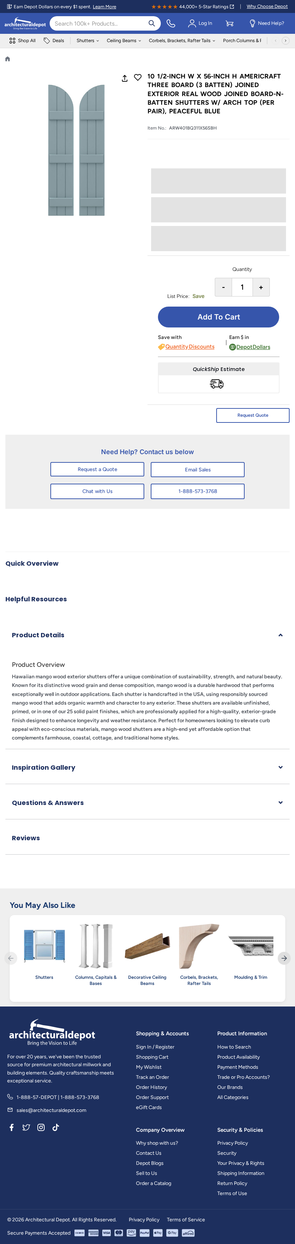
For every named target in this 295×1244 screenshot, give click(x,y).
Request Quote (252, 415)
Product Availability (238, 1057)
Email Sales (198, 469)
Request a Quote (97, 469)
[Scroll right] (286, 41)
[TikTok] (55, 1129)
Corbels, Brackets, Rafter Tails (179, 40)
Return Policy (232, 1183)
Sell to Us (146, 1173)
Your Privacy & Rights (240, 1163)
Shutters (85, 40)
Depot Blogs (150, 1163)
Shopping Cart (152, 1057)
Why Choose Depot (267, 6)
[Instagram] (41, 1129)
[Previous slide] (10, 958)
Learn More (104, 6)
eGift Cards (149, 1107)
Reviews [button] (26, 837)
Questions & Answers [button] (48, 802)
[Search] (152, 23)
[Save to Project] (137, 78)
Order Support (152, 1097)
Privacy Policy (232, 1143)
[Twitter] (26, 1129)
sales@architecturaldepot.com (51, 1110)
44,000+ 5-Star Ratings (203, 6)
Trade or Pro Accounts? (243, 1077)
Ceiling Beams (121, 40)
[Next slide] (284, 958)
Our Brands (230, 1087)
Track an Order (152, 1077)
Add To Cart (219, 316)
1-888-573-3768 (197, 491)
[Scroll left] (276, 41)
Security (226, 1153)
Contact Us (149, 1153)
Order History (151, 1087)
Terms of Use (232, 1193)
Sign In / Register (155, 1047)
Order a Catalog (153, 1183)
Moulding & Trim (250, 977)
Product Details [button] (38, 634)
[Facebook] (11, 1129)
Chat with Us (97, 491)
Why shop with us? (157, 1143)
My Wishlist (149, 1067)
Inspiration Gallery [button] (43, 767)
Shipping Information (240, 1173)
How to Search (234, 1047)
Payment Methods (237, 1067)
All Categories (233, 1097)
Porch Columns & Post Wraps (253, 40)
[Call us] (171, 23)
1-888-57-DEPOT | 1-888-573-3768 (58, 1097)
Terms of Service (186, 1220)
